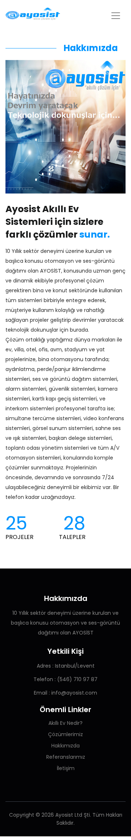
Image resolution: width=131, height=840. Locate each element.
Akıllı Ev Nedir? (65, 723)
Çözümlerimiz (65, 734)
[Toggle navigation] (116, 16)
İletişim (66, 768)
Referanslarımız (65, 757)
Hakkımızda (65, 745)
